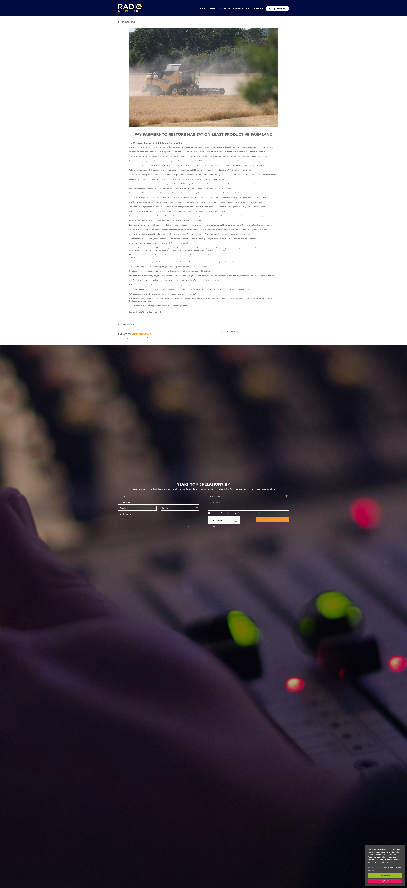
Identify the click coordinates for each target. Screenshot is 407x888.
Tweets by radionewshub (230, 331)
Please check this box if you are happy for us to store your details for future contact (240, 513)
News (213, 8)
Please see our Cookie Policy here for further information (384, 869)
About (203, 8)
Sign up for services (277, 9)
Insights (238, 8)
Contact (258, 8)
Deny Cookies (385, 881)
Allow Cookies (385, 876)
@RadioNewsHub (141, 334)
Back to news (128, 22)
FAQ (248, 8)
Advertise (225, 8)
